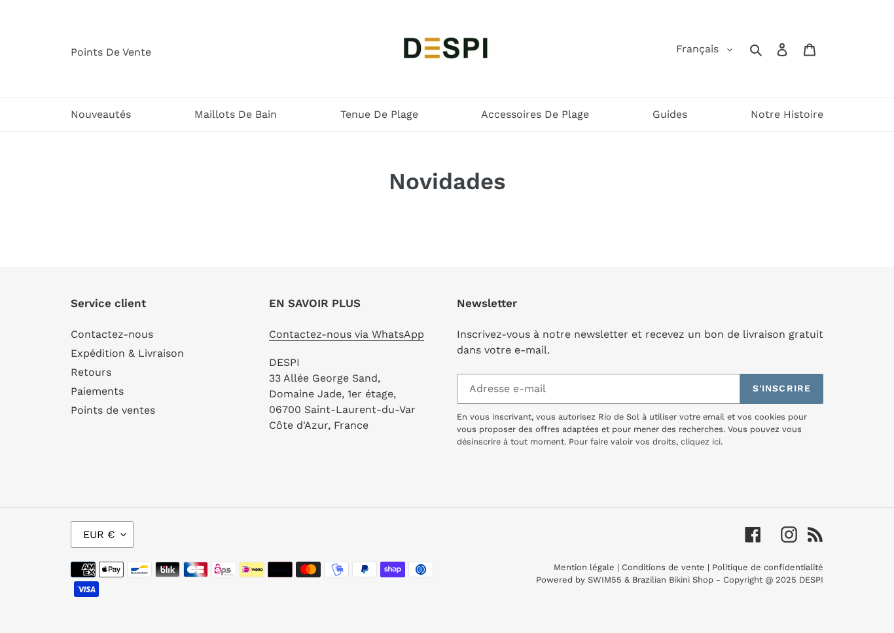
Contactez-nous (112, 334)
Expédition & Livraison (127, 353)
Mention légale (584, 567)
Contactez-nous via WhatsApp (346, 334)
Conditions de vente (663, 567)
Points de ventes (113, 410)
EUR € (99, 534)
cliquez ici (701, 441)
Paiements (97, 391)
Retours (91, 372)
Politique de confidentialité (767, 567)
